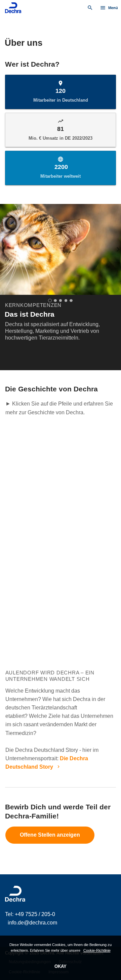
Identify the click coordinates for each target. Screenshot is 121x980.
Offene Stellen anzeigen (50, 835)
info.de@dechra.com (32, 922)
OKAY (60, 966)
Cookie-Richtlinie (97, 950)
